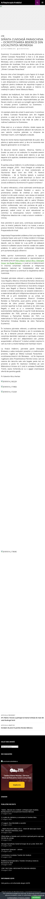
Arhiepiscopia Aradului (11, 2)
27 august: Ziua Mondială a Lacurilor (13, 823)
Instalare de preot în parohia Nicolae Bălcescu (17, 726)
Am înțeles (36, 897)
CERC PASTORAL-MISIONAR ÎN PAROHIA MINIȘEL (18, 868)
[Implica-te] (16, 777)
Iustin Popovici (23, 49)
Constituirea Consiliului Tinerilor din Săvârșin (16, 855)
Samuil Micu (30, 260)
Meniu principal (42, 2)
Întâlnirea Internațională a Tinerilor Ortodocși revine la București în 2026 (19, 862)
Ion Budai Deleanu (14, 263)
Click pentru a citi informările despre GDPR (15, 883)
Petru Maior (20, 260)
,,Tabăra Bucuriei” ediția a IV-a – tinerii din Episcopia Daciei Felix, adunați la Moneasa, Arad (21, 830)
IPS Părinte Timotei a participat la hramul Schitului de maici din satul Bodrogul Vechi (22, 717)
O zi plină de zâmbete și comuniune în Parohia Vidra (18, 817)
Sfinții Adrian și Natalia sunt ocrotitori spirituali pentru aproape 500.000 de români (22, 837)
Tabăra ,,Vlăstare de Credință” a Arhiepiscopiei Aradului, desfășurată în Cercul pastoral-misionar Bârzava (20, 811)
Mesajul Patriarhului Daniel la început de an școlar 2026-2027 (22, 844)
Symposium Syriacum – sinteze (11, 849)
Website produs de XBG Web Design (13, 892)
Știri (2, 36)
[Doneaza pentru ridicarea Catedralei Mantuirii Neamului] (9, 761)
